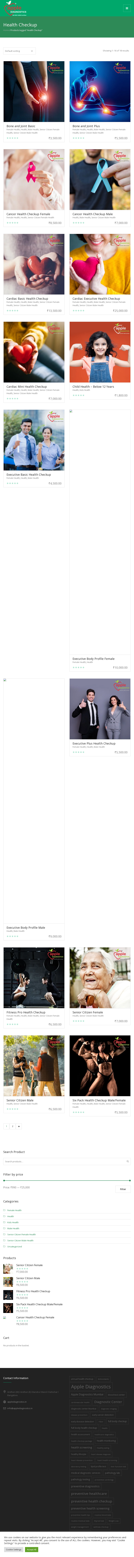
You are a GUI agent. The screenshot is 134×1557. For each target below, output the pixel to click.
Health (24, 129)
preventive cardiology (104, 1480)
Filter (123, 1189)
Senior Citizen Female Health (41, 217)
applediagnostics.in (17, 1401)
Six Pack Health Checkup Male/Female (99, 1100)
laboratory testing (78, 1466)
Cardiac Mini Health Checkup (27, 387)
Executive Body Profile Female (94, 659)
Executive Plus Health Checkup (94, 743)
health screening (81, 1447)
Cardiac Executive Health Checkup (96, 299)
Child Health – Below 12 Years (93, 387)
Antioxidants (103, 1379)
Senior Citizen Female (88, 1012)
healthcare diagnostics (104, 1434)
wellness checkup (101, 1527)
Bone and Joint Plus (86, 126)
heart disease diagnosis (100, 1454)
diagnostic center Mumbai (83, 1408)
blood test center (116, 1394)
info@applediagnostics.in (20, 1408)
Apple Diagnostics (91, 1386)
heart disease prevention (82, 1460)
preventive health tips (80, 1515)
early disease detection (82, 1421)
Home (6, 30)
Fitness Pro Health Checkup (26, 1012)
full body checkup (117, 1421)
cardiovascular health (80, 1402)
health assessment (80, 1434)
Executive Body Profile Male (26, 927)
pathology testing (80, 1479)
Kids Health (85, 390)
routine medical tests (80, 1521)
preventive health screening (90, 1508)
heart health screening (107, 1460)
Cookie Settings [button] (13, 1549)
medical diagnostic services (85, 1472)
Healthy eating (103, 1448)
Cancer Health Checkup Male (93, 214)
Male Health (33, 129)
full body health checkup (84, 1427)
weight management (80, 1527)
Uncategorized (14, 1246)
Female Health (13, 129)
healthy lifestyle (78, 1454)
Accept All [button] (31, 1549)
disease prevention (79, 1415)
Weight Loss (113, 1521)
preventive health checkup (91, 1501)
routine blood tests (103, 1515)
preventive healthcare (89, 1493)
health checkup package (81, 1441)
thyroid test (99, 1521)
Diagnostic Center (108, 1401)
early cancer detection (103, 1414)
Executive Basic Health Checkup (29, 475)
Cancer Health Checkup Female (28, 214)
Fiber (101, 1422)
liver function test (118, 1466)
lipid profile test (98, 1466)
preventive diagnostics (85, 1486)
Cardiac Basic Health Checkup (27, 299)
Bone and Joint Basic (21, 126)
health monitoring (106, 1440)
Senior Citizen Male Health (26, 132)
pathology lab (112, 1472)
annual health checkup (82, 1378)
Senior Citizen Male (20, 1100)
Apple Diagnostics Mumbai (87, 1394)
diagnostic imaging (109, 1409)
